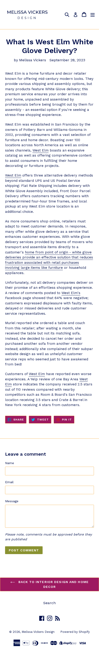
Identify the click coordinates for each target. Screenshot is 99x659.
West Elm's (70, 293)
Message (11, 501)
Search (49, 603)
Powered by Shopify (75, 632)
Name (9, 463)
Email (9, 482)
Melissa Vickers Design (38, 632)
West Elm (40, 150)
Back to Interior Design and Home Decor (53, 584)
